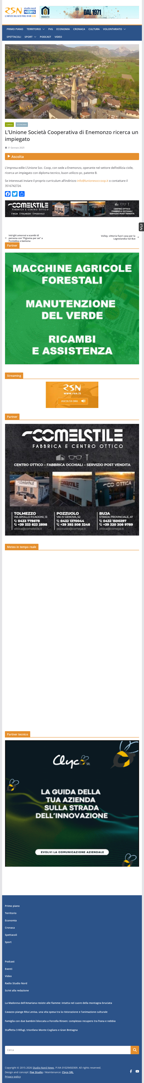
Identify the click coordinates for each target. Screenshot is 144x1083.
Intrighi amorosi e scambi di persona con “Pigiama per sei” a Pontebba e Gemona (26, 238)
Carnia (9, 124)
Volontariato (112, 29)
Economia (63, 29)
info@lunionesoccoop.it (92, 181)
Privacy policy (13, 1076)
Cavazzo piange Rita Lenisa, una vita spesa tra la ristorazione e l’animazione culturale (56, 1012)
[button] (43, 29)
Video (58, 36)
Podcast (45, 36)
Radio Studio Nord (16, 983)
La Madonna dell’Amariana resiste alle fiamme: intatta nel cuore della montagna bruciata (58, 1003)
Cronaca (79, 29)
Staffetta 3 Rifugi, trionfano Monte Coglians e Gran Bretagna (41, 1030)
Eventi (8, 969)
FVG (50, 29)
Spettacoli (14, 36)
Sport (28, 36)
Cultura (94, 29)
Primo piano (15, 29)
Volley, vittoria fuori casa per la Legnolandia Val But (118, 237)
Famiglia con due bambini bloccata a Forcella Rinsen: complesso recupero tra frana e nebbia (60, 1021)
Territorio (34, 29)
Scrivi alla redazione (17, 990)
